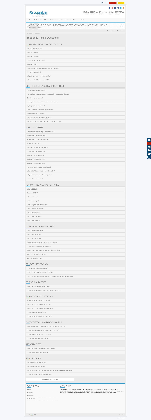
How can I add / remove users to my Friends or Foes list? (44, 290)
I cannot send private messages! (37, 268)
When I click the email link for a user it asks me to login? (44, 121)
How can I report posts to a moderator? (39, 167)
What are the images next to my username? (40, 110)
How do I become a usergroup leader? (39, 246)
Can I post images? (33, 201)
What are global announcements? (37, 205)
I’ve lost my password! (34, 72)
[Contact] (149, 140)
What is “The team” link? (34, 258)
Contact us (30, 395)
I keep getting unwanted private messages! (40, 272)
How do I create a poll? (34, 143)
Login (110, 12)
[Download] (149, 143)
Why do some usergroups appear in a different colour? (44, 250)
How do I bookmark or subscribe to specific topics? (42, 330)
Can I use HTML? (32, 193)
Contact (121, 3)
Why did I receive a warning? (36, 163)
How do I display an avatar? (35, 113)
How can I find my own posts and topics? (39, 316)
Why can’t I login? (32, 64)
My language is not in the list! (36, 106)
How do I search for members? (36, 312)
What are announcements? (35, 208)
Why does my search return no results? (39, 304)
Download (112, 3)
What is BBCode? (32, 189)
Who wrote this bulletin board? (36, 362)
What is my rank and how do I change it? (39, 117)
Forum (93, 12)
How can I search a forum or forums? (38, 300)
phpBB (32, 414)
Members (30, 392)
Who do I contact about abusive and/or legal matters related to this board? (49, 370)
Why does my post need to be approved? (39, 175)
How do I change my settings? (36, 90)
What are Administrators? (35, 230)
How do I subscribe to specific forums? (39, 334)
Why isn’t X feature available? (36, 366)
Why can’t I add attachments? (36, 159)
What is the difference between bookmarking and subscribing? (46, 326)
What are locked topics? (34, 216)
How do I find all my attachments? (37, 352)
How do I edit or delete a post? (36, 135)
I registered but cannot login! (36, 60)
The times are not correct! (35, 98)
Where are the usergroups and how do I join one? (42, 242)
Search (102, 12)
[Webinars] (149, 157)
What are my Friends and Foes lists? (38, 286)
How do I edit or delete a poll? (36, 151)
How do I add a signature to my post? (38, 139)
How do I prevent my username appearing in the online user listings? (48, 94)
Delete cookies (31, 398)
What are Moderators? (34, 234)
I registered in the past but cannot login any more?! (42, 68)
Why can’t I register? (33, 56)
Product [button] (33, 19)
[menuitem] (54, 19)
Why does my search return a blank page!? (40, 308)
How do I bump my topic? (35, 179)
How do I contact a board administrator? (39, 374)
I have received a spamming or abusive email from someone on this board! (50, 276)
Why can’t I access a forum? (35, 155)
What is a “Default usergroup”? (36, 254)
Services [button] (47, 19)
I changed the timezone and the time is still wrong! (42, 102)
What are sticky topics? (34, 212)
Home (85, 12)
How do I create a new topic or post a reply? (40, 131)
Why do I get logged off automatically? (39, 76)
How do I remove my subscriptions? (38, 338)
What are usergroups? (34, 238)
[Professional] (149, 147)
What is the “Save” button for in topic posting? (41, 171)
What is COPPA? (32, 52)
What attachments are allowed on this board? (41, 348)
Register (118, 12)
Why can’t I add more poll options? (37, 147)
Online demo (104, 3)
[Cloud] (149, 150)
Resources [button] (76, 19)
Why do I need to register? (35, 48)
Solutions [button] (39, 19)
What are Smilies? (32, 197)
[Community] (149, 154)
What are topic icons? (33, 220)
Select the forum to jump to (49, 379)
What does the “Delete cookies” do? (38, 80)
